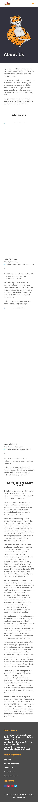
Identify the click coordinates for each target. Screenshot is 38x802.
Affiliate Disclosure (11, 764)
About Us (7, 760)
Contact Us (8, 768)
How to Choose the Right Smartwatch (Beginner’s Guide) (17, 748)
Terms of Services (11, 776)
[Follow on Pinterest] (12, 786)
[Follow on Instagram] (8, 786)
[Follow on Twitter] (15, 786)
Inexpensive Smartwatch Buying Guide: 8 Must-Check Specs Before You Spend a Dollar (18, 737)
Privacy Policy (9, 772)
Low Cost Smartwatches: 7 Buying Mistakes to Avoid (18, 743)
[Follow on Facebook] (5, 786)
